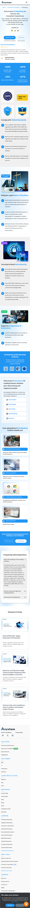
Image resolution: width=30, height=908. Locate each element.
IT (1, 765)
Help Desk (3, 812)
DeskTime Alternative (6, 829)
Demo (2, 805)
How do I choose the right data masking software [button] (12, 592)
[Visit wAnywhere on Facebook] (3, 735)
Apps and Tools (5, 751)
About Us (3, 878)
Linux (2, 785)
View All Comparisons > (7, 850)
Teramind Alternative (6, 847)
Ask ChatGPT (12, 399)
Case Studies (4, 793)
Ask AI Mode (12, 404)
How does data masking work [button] (12, 597)
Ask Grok (11, 418)
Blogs (2, 802)
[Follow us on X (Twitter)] (7, 735)
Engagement (4, 755)
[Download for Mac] (15, 31)
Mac (2, 782)
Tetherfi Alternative (6, 841)
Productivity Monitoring (7, 745)
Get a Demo (21, 37)
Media (2, 887)
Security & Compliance (9, 748)
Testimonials (4, 796)
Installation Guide (5, 809)
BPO (2, 762)
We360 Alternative (6, 838)
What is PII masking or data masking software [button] (14, 560)
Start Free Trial (10, 37)
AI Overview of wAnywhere (8, 890)
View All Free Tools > (6, 870)
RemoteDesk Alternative (7, 832)
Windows (3, 779)
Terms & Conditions (6, 732)
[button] (7, 58)
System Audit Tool (6, 858)
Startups (3, 771)
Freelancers (4, 768)
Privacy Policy (19, 732)
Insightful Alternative (6, 822)
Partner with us (5, 881)
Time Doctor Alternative (7, 826)
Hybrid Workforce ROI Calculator (9, 861)
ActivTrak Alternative (6, 835)
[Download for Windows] (12, 31)
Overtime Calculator (6, 867)
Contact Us (4, 884)
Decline (20, 905)
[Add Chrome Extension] (18, 31)
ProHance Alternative (6, 844)
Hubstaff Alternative (6, 819)
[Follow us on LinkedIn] (12, 735)
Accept (10, 905)
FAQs (2, 799)
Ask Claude (11, 409)
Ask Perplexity (12, 413)
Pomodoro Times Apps (8, 864)
